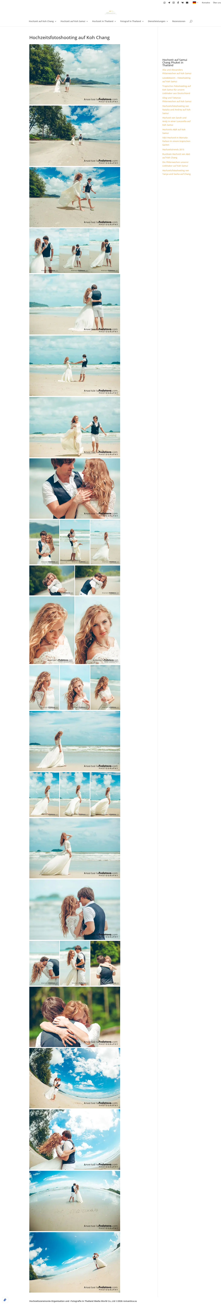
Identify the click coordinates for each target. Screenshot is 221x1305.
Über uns (217, 3)
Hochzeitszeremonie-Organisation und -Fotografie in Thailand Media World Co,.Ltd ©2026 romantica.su (83, 1301)
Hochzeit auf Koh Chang (41, 21)
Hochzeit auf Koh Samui (73, 21)
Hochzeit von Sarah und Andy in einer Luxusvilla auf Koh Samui (176, 121)
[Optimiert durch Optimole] (5, 1300)
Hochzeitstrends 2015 (173, 149)
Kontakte (206, 3)
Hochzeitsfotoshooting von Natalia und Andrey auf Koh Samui (176, 110)
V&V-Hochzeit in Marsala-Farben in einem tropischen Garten (176, 141)
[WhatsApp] (164, 2)
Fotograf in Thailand (130, 21)
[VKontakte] (182, 2)
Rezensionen (178, 21)
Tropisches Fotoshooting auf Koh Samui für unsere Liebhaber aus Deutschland (176, 90)
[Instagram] (173, 2)
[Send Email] (187, 2)
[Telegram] (169, 2)
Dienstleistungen (156, 21)
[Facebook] (178, 2)
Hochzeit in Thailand (102, 21)
